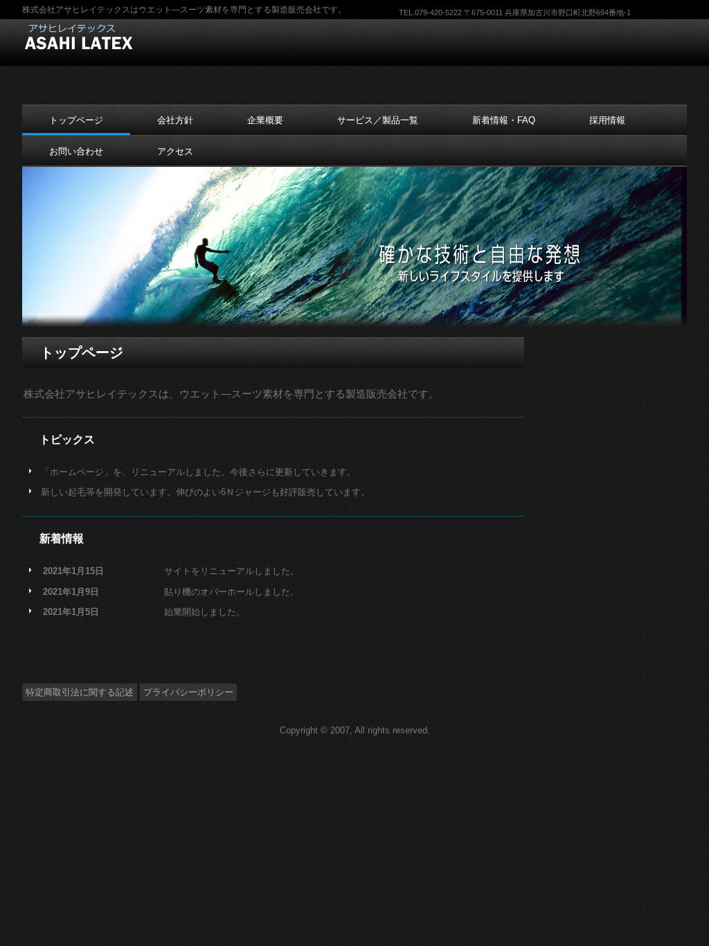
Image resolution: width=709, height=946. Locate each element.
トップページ (76, 120)
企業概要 (265, 120)
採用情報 (607, 120)
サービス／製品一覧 (377, 120)
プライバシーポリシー (188, 692)
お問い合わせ (76, 151)
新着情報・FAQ (503, 120)
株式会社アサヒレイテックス (110, 37)
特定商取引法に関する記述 (80, 692)
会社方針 (175, 120)
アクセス (175, 151)
